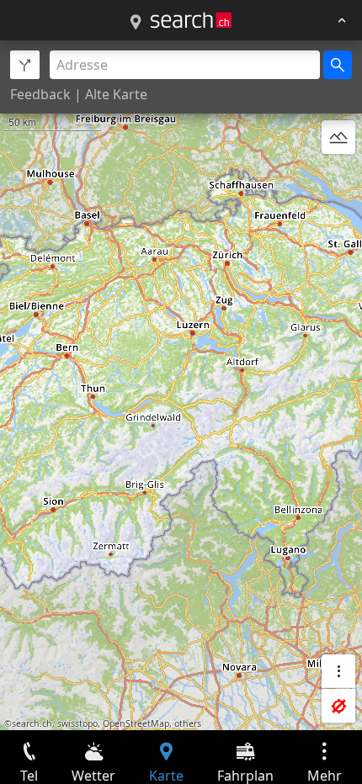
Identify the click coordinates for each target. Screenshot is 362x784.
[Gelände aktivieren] (338, 137)
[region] (181, 385)
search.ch (32, 723)
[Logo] (191, 20)
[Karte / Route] (135, 22)
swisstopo (77, 723)
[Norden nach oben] (338, 177)
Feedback (40, 94)
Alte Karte (116, 94)
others (187, 723)
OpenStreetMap (136, 723)
